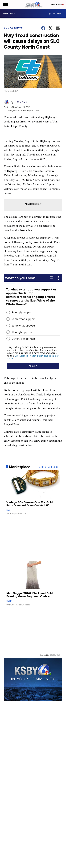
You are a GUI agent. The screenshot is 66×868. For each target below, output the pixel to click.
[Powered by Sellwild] (55, 655)
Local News (13, 27)
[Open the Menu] (5, 4)
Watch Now (56, 5)
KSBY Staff (21, 102)
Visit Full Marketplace (49, 467)
